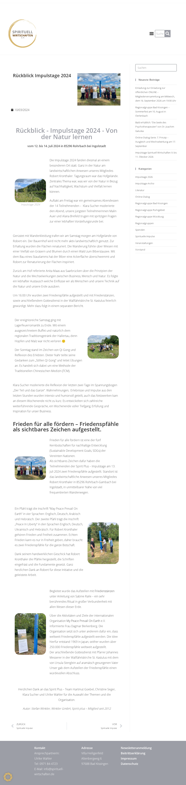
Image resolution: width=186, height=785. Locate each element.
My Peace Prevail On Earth (83, 621)
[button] (151, 33)
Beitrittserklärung (133, 753)
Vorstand (140, 249)
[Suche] (168, 33)
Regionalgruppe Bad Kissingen (151, 203)
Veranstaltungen (144, 243)
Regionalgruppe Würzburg (149, 216)
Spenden (140, 229)
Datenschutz (129, 764)
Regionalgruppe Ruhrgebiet (150, 210)
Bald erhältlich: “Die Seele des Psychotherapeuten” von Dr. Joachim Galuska (154, 127)
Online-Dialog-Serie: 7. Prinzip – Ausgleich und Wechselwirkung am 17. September (155, 142)
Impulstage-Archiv (144, 183)
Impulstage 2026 (144, 177)
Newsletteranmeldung (136, 748)
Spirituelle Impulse (145, 236)
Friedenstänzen (104, 591)
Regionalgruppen (144, 223)
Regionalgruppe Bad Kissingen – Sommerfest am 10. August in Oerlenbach (152, 112)
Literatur (139, 190)
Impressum (129, 758)
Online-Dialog (142, 196)
